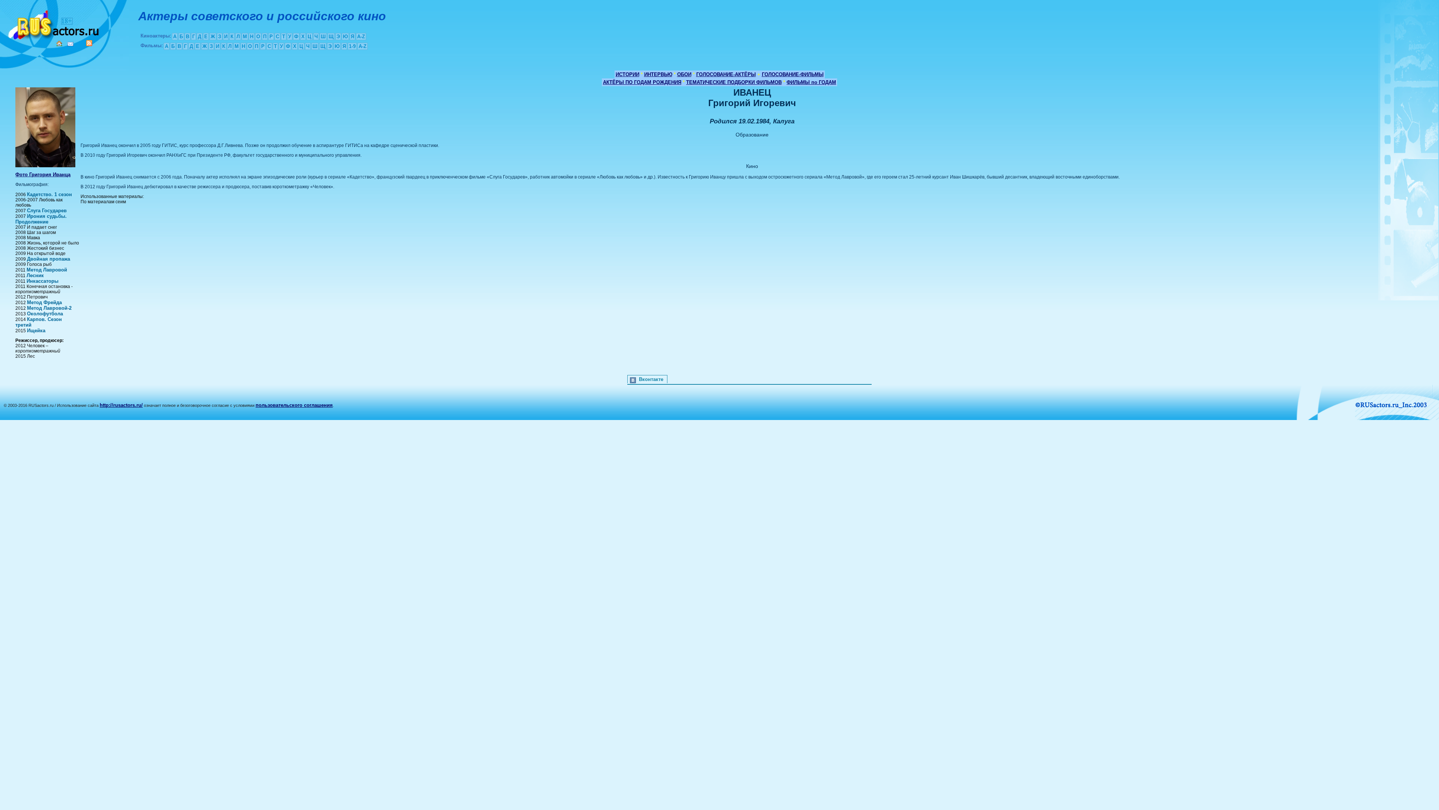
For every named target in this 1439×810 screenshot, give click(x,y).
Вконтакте (651, 379)
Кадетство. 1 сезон (49, 194)
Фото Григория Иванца (42, 174)
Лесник (35, 275)
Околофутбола (45, 313)
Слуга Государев (47, 210)
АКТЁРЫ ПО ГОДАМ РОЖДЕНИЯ (642, 82)
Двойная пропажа (48, 259)
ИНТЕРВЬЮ (658, 74)
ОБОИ (684, 74)
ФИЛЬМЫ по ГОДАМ (811, 82)
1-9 (352, 46)
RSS (89, 43)
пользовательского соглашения (294, 405)
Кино (54, 23)
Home (59, 43)
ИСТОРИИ (627, 74)
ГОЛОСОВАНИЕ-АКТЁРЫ (726, 74)
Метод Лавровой (47, 270)
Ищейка (36, 330)
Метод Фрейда (44, 302)
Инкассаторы (42, 281)
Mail (70, 44)
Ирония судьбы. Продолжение (41, 219)
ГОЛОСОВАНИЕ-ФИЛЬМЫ (793, 74)
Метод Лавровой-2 (49, 308)
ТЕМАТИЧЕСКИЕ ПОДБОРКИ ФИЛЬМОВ (734, 82)
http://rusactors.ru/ (121, 405)
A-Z (361, 36)
